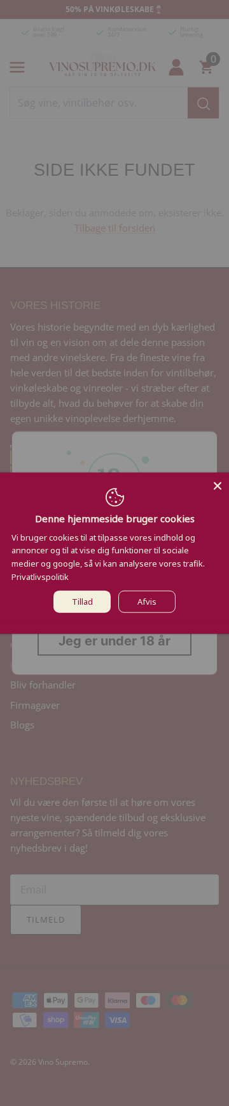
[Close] (217, 483)
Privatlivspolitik (40, 577)
